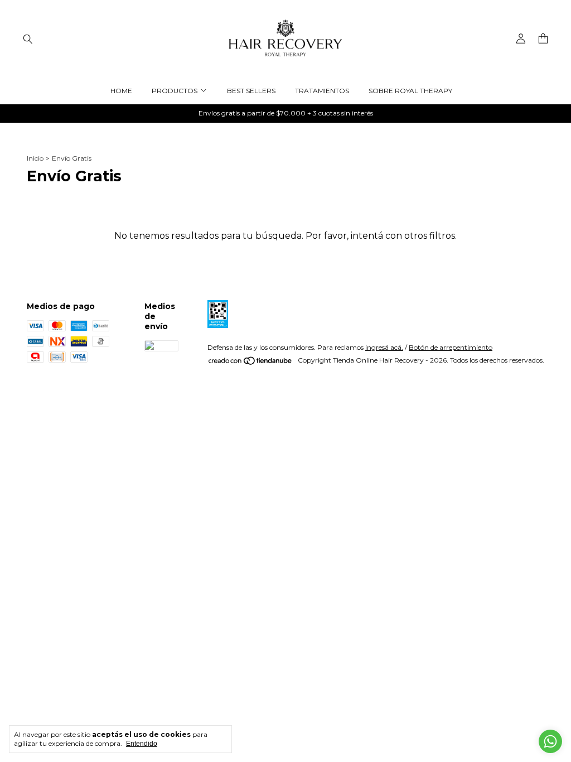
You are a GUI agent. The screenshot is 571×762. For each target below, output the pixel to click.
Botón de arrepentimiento (450, 347)
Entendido (141, 743)
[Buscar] (27, 38)
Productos (174, 90)
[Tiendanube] (250, 363)
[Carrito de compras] (543, 39)
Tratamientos (322, 90)
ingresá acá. (384, 347)
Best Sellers (251, 90)
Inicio (35, 158)
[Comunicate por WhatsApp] (550, 741)
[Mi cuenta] (520, 39)
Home (121, 90)
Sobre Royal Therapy (410, 90)
